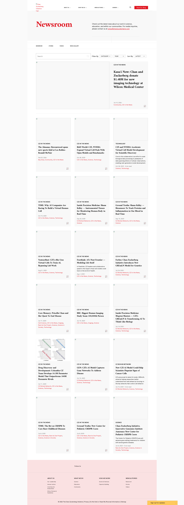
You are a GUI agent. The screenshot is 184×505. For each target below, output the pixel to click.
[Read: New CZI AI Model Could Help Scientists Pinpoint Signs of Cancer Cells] (130, 365)
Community (117, 105)
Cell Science (42, 323)
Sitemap (123, 502)
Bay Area (41, 160)
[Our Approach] (40, 7)
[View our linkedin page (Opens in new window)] (98, 465)
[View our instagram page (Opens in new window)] (89, 465)
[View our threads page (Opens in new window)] (94, 465)
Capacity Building (104, 484)
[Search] (130, 7)
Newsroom (39, 46)
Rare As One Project (44, 325)
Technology (97, 160)
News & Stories (99, 7)
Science (90, 160)
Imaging (60, 323)
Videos (62, 46)
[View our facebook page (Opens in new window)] (84, 465)
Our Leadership (51, 481)
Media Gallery (74, 46)
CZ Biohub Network (83, 221)
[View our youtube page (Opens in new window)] (108, 465)
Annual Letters (51, 484)
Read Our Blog (141, 7)
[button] (105, 56)
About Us (66, 7)
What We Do (81, 7)
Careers (114, 7)
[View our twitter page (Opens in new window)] (103, 465)
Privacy (86, 502)
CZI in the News (127, 105)
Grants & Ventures (104, 481)
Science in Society (50, 438)
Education (77, 484)
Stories (51, 46)
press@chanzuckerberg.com (119, 29)
